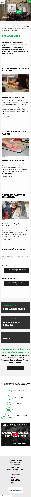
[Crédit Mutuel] (15, 490)
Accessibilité (16, 474)
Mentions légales (15, 472)
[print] (28, 26)
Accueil (4, 28)
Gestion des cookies (6, 495)
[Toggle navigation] (29, 1)
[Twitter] (25, 26)
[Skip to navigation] (15, 9)
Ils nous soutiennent (15, 460)
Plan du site (15, 467)
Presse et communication (15, 469)
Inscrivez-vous (13, 367)
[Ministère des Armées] (15, 481)
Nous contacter (15, 462)
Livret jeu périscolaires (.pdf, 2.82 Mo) (17, 269)
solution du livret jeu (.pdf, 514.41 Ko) (17, 282)
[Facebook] (21, 26)
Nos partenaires (15, 464)
